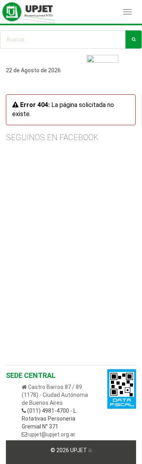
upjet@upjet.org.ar (51, 434)
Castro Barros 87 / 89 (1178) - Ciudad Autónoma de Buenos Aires (55, 395)
